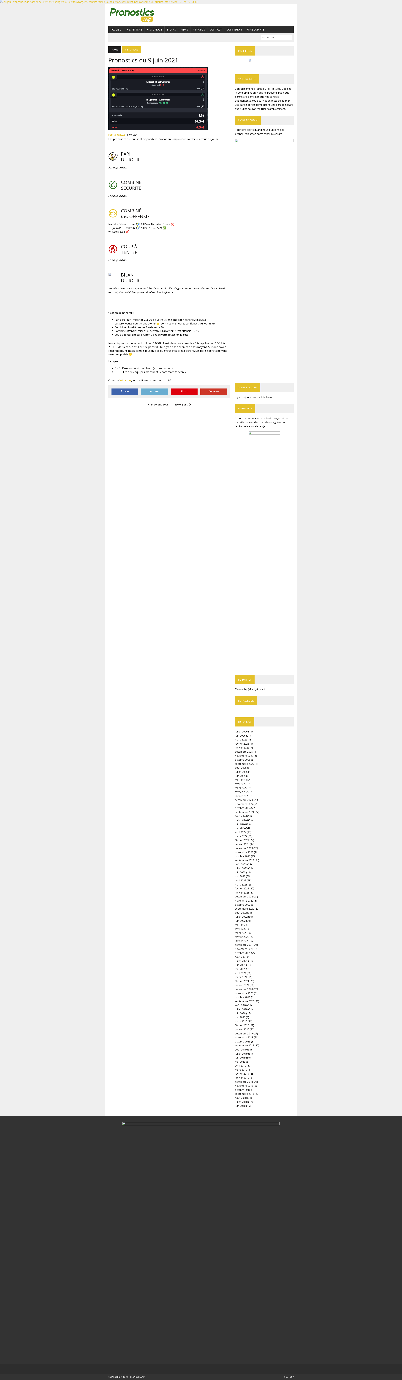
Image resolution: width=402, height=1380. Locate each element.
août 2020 (241, 1005)
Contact (216, 29)
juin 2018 (240, 1106)
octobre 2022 (242, 904)
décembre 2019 (244, 1033)
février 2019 (242, 1073)
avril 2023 (240, 880)
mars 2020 (241, 1021)
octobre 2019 (242, 1041)
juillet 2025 (241, 772)
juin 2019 (240, 1057)
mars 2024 (241, 836)
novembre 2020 (244, 993)
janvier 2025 (242, 796)
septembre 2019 (244, 1045)
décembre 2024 (244, 800)
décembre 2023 (244, 848)
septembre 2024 (244, 812)
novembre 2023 (244, 852)
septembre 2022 (244, 908)
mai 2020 (240, 1017)
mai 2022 (240, 925)
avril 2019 (240, 1065)
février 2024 (242, 840)
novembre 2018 (244, 1085)
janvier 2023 (242, 892)
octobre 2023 (242, 856)
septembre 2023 (244, 860)
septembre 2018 (244, 1093)
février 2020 (242, 1025)
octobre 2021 (242, 953)
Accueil (116, 29)
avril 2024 (240, 832)
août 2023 (241, 864)
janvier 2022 (242, 941)
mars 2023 (241, 884)
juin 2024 (240, 824)
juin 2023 (240, 872)
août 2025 (241, 767)
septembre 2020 (244, 1001)
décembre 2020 (244, 989)
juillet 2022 (241, 916)
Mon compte (255, 29)
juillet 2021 (241, 961)
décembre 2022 (244, 896)
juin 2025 (240, 776)
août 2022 (241, 912)
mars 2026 (241, 739)
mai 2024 (240, 828)
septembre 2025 (244, 763)
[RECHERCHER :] (276, 37)
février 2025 (242, 792)
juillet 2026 (241, 731)
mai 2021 (240, 969)
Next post (181, 404)
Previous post (159, 404)
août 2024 (241, 816)
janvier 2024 (242, 844)
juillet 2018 (241, 1102)
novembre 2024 (244, 804)
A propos (199, 29)
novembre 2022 (244, 900)
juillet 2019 (241, 1053)
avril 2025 (240, 784)
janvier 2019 (242, 1077)
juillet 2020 (241, 1009)
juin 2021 (240, 965)
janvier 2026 (242, 747)
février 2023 (242, 888)
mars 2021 (241, 977)
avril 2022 (240, 928)
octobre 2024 (242, 808)
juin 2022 (240, 920)
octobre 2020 (242, 997)
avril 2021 (240, 973)
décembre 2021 (244, 945)
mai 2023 (240, 876)
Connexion (234, 29)
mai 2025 (240, 780)
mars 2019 (241, 1069)
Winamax (125, 380)
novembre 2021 (244, 949)
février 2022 (242, 937)
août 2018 (241, 1098)
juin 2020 (240, 1013)
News (184, 29)
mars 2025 (241, 788)
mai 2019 (240, 1061)
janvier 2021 (242, 985)
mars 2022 (241, 933)
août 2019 (241, 1049)
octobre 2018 (242, 1090)
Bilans (171, 29)
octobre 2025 (242, 759)
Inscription (134, 29)
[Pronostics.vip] (137, 15)
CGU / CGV (289, 1377)
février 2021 (242, 981)
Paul (122, 135)
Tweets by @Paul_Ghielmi (250, 689)
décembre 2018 (244, 1082)
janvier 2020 (242, 1029)
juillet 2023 (241, 868)
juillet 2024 (241, 820)
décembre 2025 (244, 751)
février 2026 (242, 743)
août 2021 (241, 957)
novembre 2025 (244, 755)
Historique (154, 29)
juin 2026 (240, 735)
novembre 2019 (244, 1037)
